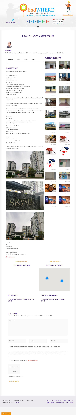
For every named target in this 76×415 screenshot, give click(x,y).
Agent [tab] (18, 59)
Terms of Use (69, 402)
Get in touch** (13, 295)
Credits (17, 402)
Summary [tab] (10, 59)
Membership (60, 402)
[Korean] (59, 19)
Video (64, 400)
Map (48, 400)
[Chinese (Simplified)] (53, 19)
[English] (54, 19)
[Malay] (60, 19)
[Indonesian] (56, 19)
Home (53, 400)
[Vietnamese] (63, 19)
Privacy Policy (32, 360)
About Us (70, 400)
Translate (61, 23)
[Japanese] (57, 19)
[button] (28, 21)
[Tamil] (62, 19)
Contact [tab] (26, 59)
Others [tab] (33, 59)
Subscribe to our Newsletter (13, 22)
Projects (58, 400)
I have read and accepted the (24, 360)
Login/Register (50, 402)
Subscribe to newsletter (16, 376)
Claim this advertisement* (49, 295)
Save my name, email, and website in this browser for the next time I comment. (35, 346)
